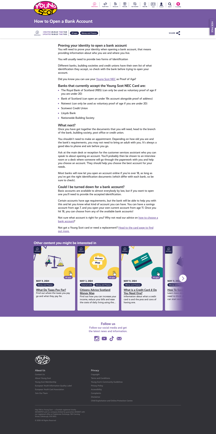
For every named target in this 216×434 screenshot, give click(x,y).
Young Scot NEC (106, 79)
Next (183, 278)
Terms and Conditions (100, 378)
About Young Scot (43, 378)
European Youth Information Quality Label (53, 385)
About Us (40, 370)
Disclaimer (95, 397)
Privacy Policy (97, 385)
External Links (86, 285)
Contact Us (40, 374)
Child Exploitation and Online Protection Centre (111, 400)
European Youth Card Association (49, 389)
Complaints (96, 393)
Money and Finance (89, 33)
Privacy (95, 370)
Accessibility (96, 389)
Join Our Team (41, 393)
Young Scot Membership (45, 382)
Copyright (95, 374)
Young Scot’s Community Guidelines (107, 382)
